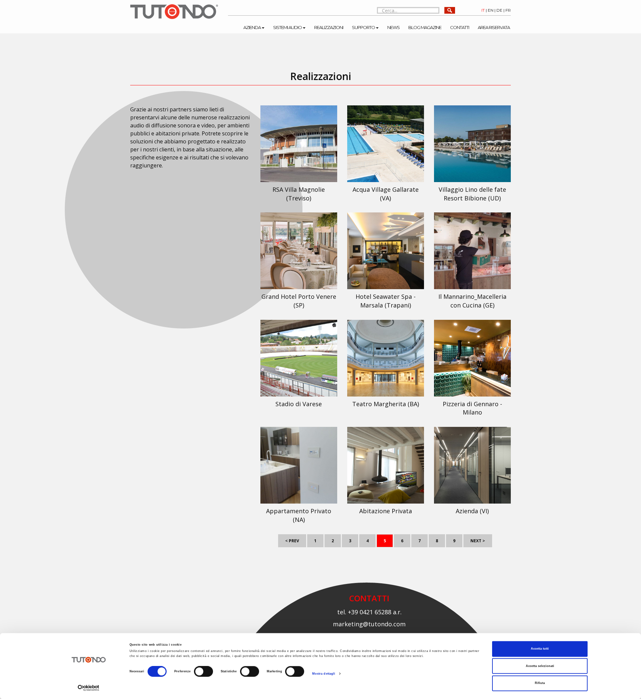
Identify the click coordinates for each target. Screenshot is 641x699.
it (483, 10)
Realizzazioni (328, 27)
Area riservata (494, 27)
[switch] (203, 671)
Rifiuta (540, 683)
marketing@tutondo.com (369, 624)
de (499, 10)
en (490, 10)
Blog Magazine (424, 27)
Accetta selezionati (540, 666)
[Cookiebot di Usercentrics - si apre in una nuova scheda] (88, 688)
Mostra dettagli (324, 673)
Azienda (252, 27)
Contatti (459, 27)
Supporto (363, 27)
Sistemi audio (287, 27)
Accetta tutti (540, 649)
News (393, 27)
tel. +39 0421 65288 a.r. (369, 612)
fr (508, 10)
